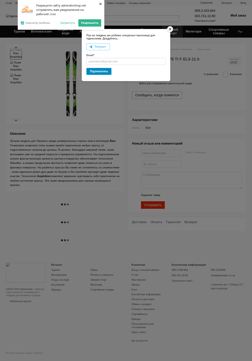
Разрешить (89, 23)
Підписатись (99, 71)
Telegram (100, 46)
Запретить (67, 23)
